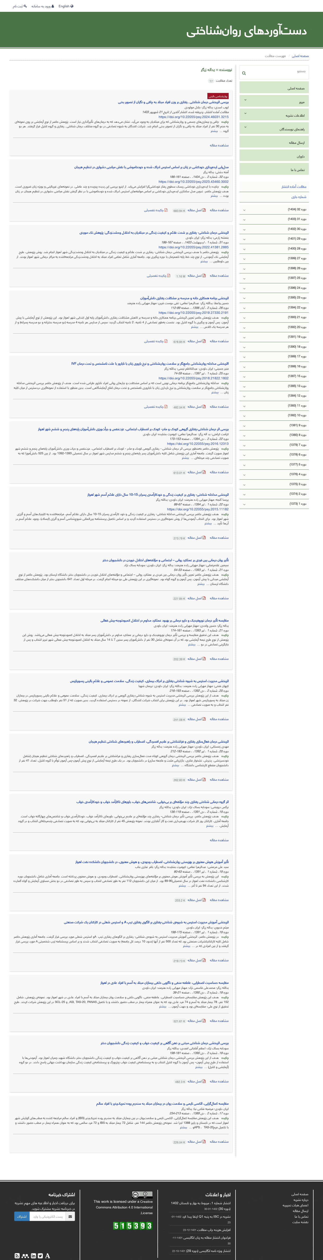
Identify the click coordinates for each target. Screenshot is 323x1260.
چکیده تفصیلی (154, 210)
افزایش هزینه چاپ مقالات (214, 1229)
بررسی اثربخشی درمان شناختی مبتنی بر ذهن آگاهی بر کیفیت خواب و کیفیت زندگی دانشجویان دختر (165, 1043)
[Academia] (47, 1256)
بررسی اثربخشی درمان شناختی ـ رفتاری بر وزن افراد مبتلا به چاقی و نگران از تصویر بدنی (173, 102)
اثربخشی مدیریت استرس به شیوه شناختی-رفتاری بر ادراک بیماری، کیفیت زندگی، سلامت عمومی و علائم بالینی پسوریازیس (149, 680)
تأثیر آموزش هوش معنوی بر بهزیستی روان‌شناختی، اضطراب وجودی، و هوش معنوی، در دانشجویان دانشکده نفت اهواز (152, 861)
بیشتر (214, 130)
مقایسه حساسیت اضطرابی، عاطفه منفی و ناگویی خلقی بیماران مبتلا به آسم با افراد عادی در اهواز (164, 982)
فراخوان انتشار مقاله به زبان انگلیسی (207, 1237)
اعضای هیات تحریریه (295, 1205)
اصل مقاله (188, 210)
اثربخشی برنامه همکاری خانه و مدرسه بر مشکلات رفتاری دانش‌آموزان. (184, 298)
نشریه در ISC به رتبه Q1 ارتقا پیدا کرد (206, 1216)
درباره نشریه (301, 1199)
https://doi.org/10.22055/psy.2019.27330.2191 (194, 312)
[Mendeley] (25, 1256)
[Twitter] (39, 1256)
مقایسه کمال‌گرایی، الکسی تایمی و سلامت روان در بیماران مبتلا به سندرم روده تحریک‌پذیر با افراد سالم (162, 1103)
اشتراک (21, 1216)
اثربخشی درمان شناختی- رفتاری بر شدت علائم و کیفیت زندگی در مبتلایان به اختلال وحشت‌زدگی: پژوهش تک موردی (154, 232)
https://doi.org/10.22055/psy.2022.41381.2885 (194, 247)
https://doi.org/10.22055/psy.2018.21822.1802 (194, 378)
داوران (301, 156)
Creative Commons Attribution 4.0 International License (124, 1206)
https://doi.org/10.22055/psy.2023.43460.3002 (194, 181)
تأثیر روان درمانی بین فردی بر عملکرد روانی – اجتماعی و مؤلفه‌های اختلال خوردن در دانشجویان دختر (166, 560)
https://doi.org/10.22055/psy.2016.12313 (198, 443)
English (64, 6)
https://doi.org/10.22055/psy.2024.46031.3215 (194, 116)
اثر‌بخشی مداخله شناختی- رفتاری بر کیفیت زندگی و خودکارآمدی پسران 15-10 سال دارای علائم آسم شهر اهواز (158, 494)
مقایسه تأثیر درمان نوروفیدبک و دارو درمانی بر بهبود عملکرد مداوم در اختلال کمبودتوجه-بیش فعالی (165, 620)
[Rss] (17, 1256)
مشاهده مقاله (219, 145)
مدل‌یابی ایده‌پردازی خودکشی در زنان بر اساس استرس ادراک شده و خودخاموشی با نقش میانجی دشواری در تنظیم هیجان (151, 167)
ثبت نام (18, 6)
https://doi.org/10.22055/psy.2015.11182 (198, 509)
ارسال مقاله (297, 142)
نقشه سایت (300, 1222)
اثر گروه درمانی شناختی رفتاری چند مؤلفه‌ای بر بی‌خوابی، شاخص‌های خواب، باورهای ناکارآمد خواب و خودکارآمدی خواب (153, 801)
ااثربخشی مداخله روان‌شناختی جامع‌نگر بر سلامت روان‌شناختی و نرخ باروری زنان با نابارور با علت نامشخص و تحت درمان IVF (150, 363)
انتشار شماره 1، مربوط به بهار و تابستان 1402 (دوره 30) (201, 1205)
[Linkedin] (33, 1256)
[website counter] (133, 1225)
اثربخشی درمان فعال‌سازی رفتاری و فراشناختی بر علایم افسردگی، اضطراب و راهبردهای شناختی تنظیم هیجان (159, 741)
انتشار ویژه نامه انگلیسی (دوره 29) (208, 1250)
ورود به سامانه (42, 6)
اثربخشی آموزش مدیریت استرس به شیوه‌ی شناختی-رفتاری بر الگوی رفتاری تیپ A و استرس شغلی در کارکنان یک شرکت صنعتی (146, 922)
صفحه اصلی (300, 55)
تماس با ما (298, 169)
